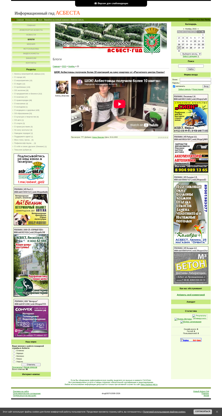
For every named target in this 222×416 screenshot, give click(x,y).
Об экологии (19, 90)
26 (191, 48)
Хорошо (19, 353)
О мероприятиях (21, 80)
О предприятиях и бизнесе (26, 94)
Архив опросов (30, 367)
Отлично (20, 350)
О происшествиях (22, 127)
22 (203, 44)
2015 (64, 66)
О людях (18, 84)
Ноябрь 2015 (191, 29)
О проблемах (20, 87)
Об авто (17, 120)
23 (179, 48)
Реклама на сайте (21, 391)
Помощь (205, 393)
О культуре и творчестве (25, 117)
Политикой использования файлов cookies (164, 412)
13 (195, 41)
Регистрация (30, 20)
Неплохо (20, 356)
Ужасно (19, 362)
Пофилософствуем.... (23, 143)
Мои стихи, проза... (22, 140)
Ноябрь (71, 66)
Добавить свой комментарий (191, 295)
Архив (206, 395)
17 (183, 44)
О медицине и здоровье (24, 110)
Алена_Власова (98, 137)
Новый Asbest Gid (201, 391)
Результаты (17, 367)
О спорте (18, 123)
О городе (18, 77)
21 (199, 44)
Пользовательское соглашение (27, 393)
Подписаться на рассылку (24, 395)
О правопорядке (21, 100)
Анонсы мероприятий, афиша (27, 74)
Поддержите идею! (22, 136)
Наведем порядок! (22, 133)
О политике (19, 97)
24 (183, 48)
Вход (40, 20)
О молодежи (19, 107)
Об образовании (21, 113)
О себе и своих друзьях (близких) (29, 146)
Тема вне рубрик (21, 150)
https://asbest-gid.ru (149, 384)
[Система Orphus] (190, 341)
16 (179, 44)
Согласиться (202, 411)
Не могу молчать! (22, 130)
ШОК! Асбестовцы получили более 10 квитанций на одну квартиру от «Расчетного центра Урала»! (109, 72)
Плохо (19, 359)
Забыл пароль (184, 89)
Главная (20, 20)
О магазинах (19, 103)
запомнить (180, 86)
